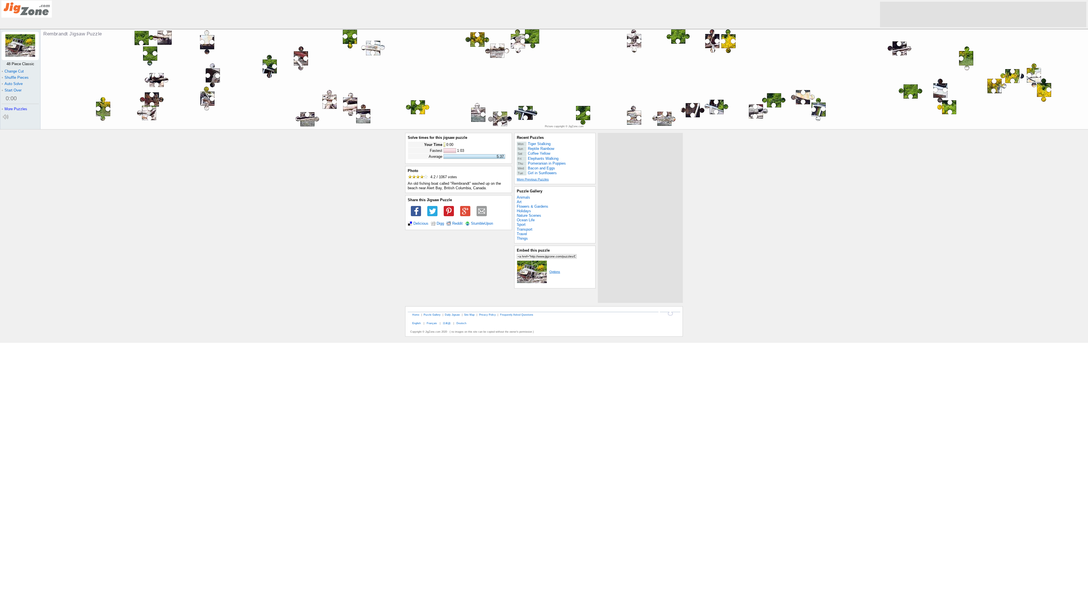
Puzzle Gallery (529, 191)
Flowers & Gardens (532, 206)
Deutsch (461, 323)
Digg (440, 224)
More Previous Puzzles (533, 179)
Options (554, 271)
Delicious (420, 224)
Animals (523, 197)
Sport (521, 224)
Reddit (457, 224)
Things (522, 238)
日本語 (446, 323)
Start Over (12, 90)
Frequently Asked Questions (516, 314)
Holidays (524, 211)
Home (415, 314)
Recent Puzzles (530, 137)
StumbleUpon (482, 224)
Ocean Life (526, 220)
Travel (522, 234)
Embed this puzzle (533, 250)
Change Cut (13, 71)
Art (519, 202)
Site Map (469, 314)
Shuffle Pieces (15, 77)
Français (432, 323)
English (416, 323)
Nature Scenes (529, 215)
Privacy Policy (487, 314)
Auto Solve (12, 84)
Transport (524, 229)
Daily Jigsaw (452, 314)
